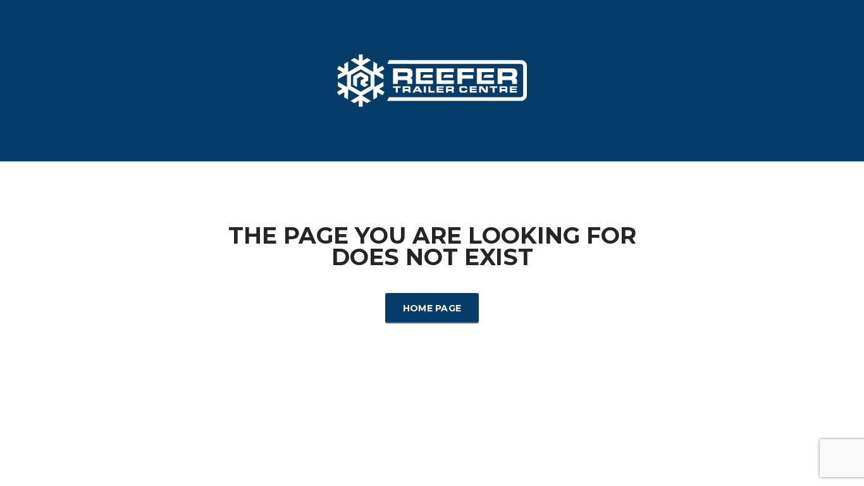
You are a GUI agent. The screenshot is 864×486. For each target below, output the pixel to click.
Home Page (432, 308)
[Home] (432, 80)
